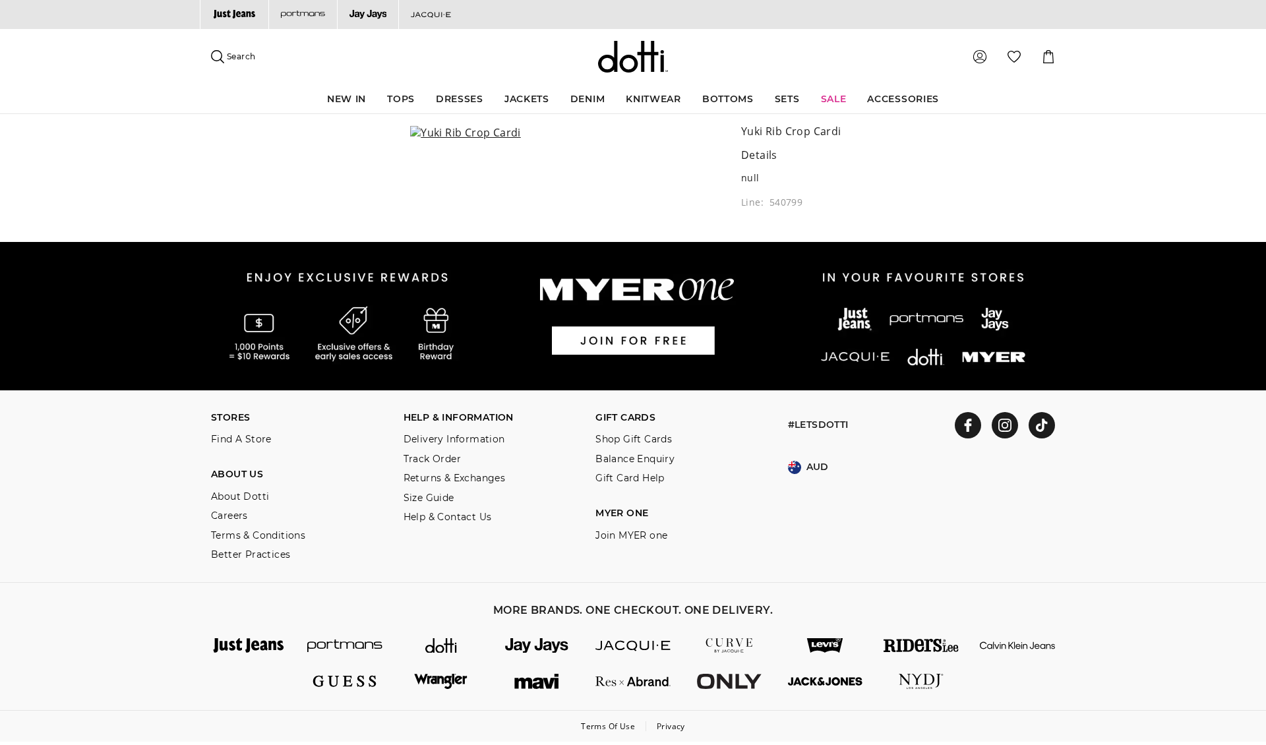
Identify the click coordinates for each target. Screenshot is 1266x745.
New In (346, 99)
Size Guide (429, 498)
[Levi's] (825, 645)
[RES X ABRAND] (633, 681)
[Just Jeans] (234, 14)
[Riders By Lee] (921, 645)
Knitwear (653, 99)
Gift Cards (625, 417)
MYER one (621, 513)
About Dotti (240, 496)
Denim (587, 99)
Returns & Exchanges (455, 478)
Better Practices (250, 554)
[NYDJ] (921, 681)
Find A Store (241, 439)
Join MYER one (631, 535)
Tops (401, 99)
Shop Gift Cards (633, 439)
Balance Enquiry (635, 459)
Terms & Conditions (258, 535)
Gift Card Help (630, 478)
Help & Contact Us (448, 517)
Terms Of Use (608, 726)
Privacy (671, 726)
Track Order (432, 459)
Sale (834, 99)
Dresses (459, 99)
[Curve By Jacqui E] (729, 645)
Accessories (903, 99)
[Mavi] (536, 681)
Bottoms (728, 99)
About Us (237, 474)
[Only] (729, 681)
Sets (787, 99)
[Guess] (344, 681)
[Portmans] (302, 14)
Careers (229, 516)
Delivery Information (454, 439)
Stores (230, 417)
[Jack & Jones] (825, 681)
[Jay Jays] (368, 14)
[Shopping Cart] (1048, 57)
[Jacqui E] (430, 14)
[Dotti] (441, 645)
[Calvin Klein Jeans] (1017, 645)
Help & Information (459, 417)
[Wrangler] (441, 681)
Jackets (526, 99)
